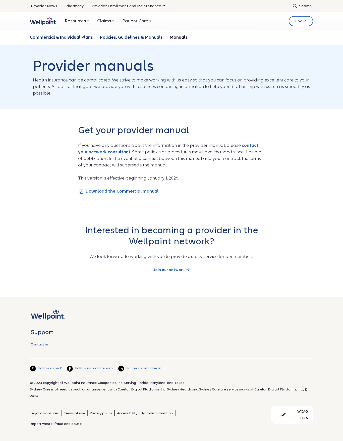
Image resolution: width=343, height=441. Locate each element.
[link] (43, 21)
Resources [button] (76, 21)
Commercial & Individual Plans (62, 37)
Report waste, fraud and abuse (56, 424)
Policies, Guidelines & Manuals (132, 37)
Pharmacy (74, 6)
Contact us (40, 344)
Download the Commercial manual (122, 191)
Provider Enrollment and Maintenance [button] (127, 6)
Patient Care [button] (135, 21)
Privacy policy (101, 413)
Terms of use (74, 413)
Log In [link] (301, 21)
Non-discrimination (157, 413)
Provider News (44, 6)
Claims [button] (104, 21)
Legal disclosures (44, 413)
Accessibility (127, 413)
